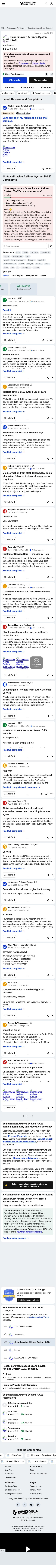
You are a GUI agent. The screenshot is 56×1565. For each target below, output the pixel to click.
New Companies (25, 1499)
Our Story (9, 1470)
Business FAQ (11, 1486)
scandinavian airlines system (14, 260)
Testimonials (10, 1477)
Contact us (9, 1474)
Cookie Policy (36, 1494)
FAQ (32, 1470)
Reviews (9, 88)
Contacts (46, 88)
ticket (27, 256)
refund (25, 252)
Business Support (12, 1490)
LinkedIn (38, 1504)
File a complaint (41, 80)
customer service (10, 264)
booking (39, 264)
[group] (8, 93)
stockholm (41, 260)
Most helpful (17, 276)
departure (31, 260)
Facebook (18, 1504)
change (6, 256)
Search (46, 3)
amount (36, 267)
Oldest (43, 276)
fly (17, 267)
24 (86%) (20, 206)
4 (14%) (18, 203)
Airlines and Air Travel (39, 1317)
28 (14, 201)
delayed (30, 264)
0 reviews (23, 63)
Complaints (27, 88)
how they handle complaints (29, 1232)
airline (47, 264)
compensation (18, 256)
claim (6, 267)
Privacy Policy (35, 1490)
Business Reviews (40, 1499)
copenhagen (45, 252)
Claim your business (13, 1494)
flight (18, 252)
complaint (34, 252)
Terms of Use (35, 1486)
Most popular (31, 276)
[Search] (25, 246)
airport (21, 264)
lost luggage (26, 267)
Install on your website (28, 1300)
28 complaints (38, 63)
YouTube (31, 1504)
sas (12, 267)
